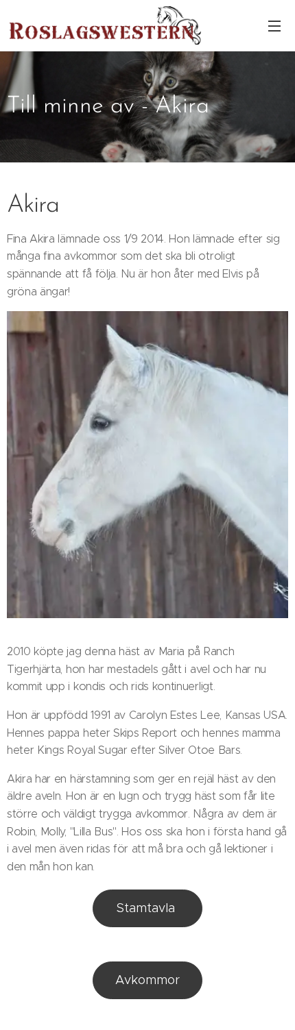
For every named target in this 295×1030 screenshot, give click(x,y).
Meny (274, 25)
